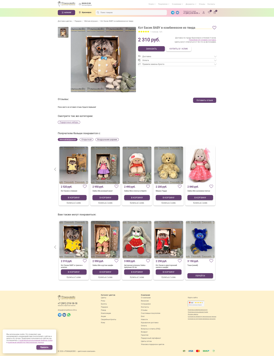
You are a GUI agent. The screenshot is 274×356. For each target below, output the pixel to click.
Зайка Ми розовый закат (102, 191)
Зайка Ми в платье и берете (135, 191)
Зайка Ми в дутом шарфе (102, 265)
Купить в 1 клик (179, 48)
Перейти (200, 275)
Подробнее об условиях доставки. (202, 40)
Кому (103, 323)
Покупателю (163, 4)
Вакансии (145, 301)
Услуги (151, 4)
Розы (103, 301)
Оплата (144, 326)
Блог (143, 316)
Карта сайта (193, 298)
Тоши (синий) (192, 265)
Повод (103, 310)
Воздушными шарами (107, 139)
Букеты (104, 304)
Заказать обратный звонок (66, 305)
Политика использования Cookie (198, 312)
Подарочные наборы (69, 122)
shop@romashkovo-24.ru (67, 310)
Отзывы (202, 4)
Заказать (151, 48)
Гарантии (144, 335)
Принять (44, 347)
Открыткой (86, 139)
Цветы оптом (146, 341)
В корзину (74, 197)
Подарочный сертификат (151, 338)
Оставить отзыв (205, 100)
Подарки (104, 307)
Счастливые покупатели (150, 313)
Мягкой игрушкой (68, 139)
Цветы (103, 298)
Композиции (106, 313)
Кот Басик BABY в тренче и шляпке (71, 266)
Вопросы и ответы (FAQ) (150, 329)
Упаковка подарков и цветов (152, 344)
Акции (103, 316)
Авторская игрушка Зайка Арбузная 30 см (134, 266)
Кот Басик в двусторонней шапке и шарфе (166, 266)
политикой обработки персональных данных (26, 342)
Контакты (211, 4)
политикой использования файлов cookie (35, 340)
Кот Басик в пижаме (69, 191)
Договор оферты (193, 314)
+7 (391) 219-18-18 (67, 303)
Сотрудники (146, 304)
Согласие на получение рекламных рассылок (201, 319)
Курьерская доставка (149, 323)
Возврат (144, 332)
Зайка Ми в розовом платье (198, 191)
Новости (144, 319)
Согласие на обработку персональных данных (202, 316)
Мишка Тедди (161, 191)
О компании (176, 4)
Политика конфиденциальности (197, 310)
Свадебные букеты (108, 319)
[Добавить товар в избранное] (214, 28)
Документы (190, 4)
